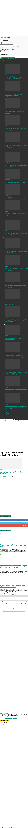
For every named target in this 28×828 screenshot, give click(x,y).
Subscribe (25, 525)
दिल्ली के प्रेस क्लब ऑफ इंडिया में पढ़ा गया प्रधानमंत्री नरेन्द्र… (15, 339)
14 (18, 601)
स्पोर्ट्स (4, 237)
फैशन (3, 219)
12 (10, 601)
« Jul (13, 608)
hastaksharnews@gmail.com (11, 718)
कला (6, 417)
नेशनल (6, 211)
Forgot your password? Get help (7, 49)
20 (14, 603)
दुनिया (4, 63)
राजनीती (4, 324)
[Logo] (4, 58)
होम (3, 60)
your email (15, 53)
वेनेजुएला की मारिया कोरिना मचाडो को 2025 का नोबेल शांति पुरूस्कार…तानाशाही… (16, 77)
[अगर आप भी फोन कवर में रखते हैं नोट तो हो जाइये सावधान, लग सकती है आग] (12, 178)
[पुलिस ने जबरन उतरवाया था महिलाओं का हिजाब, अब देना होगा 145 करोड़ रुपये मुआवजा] (12, 141)
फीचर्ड (6, 352)
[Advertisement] (14, 436)
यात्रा (8, 151)
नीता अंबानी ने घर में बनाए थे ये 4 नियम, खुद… (16, 198)
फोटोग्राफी (7, 413)
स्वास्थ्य (4, 61)
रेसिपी (6, 414)
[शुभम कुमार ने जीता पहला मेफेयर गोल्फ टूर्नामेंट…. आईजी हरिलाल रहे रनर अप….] (12, 316)
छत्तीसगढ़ (7, 370)
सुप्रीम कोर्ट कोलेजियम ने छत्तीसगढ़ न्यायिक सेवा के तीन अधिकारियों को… (16, 373)
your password (16, 46)
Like (26, 519)
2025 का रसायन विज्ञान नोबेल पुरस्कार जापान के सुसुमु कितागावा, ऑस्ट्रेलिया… (16, 95)
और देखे (4, 411)
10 (2, 601)
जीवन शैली (4, 149)
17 (2, 603)
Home (1, 420)
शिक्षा (3, 217)
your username (16, 45)
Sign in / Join (5, 40)
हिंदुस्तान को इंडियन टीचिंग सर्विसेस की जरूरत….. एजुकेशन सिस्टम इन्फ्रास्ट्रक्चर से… (16, 356)
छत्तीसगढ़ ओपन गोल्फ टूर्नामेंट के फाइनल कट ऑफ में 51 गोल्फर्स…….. (15, 303)
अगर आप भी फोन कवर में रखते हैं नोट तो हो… (15, 182)
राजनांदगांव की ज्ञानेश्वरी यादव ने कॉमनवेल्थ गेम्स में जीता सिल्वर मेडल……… (16, 252)
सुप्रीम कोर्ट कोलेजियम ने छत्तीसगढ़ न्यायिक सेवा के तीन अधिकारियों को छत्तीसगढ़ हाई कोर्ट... (12, 586)
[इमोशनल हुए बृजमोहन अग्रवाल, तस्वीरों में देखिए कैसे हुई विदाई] (12, 161)
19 (10, 603)
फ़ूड (6, 412)
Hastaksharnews (3, 476)
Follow (25, 522)
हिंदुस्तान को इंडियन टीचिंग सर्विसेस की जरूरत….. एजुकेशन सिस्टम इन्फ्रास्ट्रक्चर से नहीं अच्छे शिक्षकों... (13, 566)
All (6, 151)
